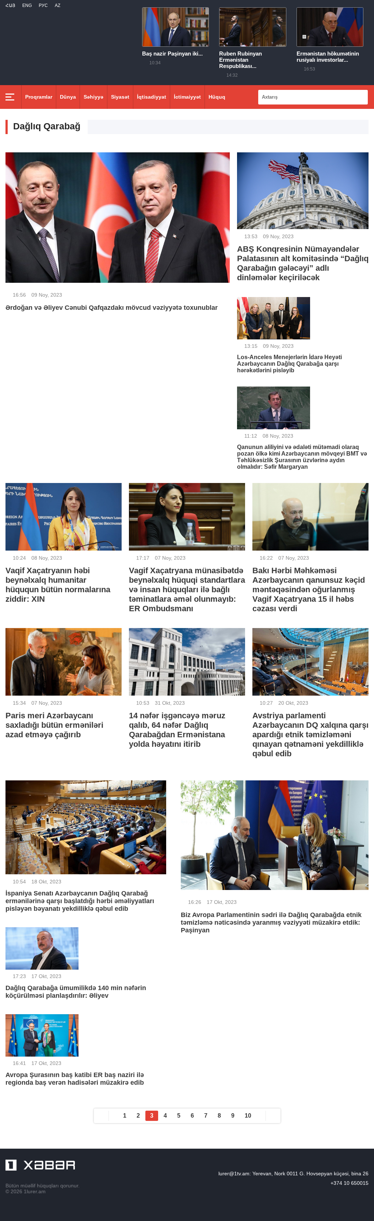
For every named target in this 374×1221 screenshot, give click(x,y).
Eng (27, 5)
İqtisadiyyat (151, 97)
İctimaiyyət (187, 97)
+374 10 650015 (350, 1183)
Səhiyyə (93, 97)
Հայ (10, 5)
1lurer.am (35, 1191)
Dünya (68, 97)
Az (57, 5)
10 (248, 1115)
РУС (43, 5)
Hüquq (217, 97)
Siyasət (120, 97)
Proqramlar (38, 97)
